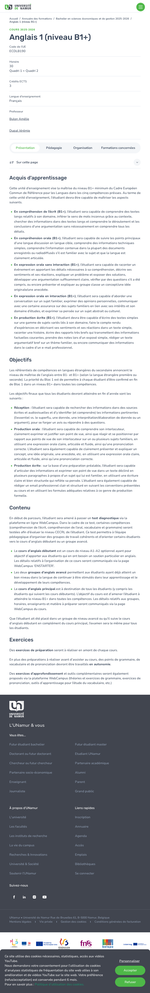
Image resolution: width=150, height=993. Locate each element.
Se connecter (84, 873)
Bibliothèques (85, 864)
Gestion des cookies (73, 922)
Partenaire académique (92, 763)
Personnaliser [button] (129, 961)
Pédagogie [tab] (54, 148)
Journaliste (17, 791)
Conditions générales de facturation (118, 922)
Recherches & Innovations (28, 855)
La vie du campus (21, 845)
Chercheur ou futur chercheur (30, 763)
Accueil (13, 18)
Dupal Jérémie (19, 131)
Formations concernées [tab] (118, 148)
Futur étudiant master (91, 744)
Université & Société (24, 864)
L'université (17, 817)
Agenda (81, 836)
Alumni (80, 772)
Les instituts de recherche (28, 836)
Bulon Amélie (19, 119)
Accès (79, 845)
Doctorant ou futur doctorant (30, 754)
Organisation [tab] (82, 148)
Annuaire (81, 826)
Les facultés (18, 826)
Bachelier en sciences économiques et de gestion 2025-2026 (92, 18)
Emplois (81, 855)
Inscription (82, 817)
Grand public (84, 791)
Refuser (130, 982)
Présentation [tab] (25, 148)
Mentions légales (20, 922)
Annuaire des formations (37, 18)
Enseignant (17, 782)
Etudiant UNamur (87, 754)
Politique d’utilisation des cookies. (59, 984)
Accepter (130, 970)
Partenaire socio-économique (30, 772)
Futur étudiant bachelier (27, 744)
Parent (80, 782)
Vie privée (46, 922)
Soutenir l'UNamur (22, 873)
